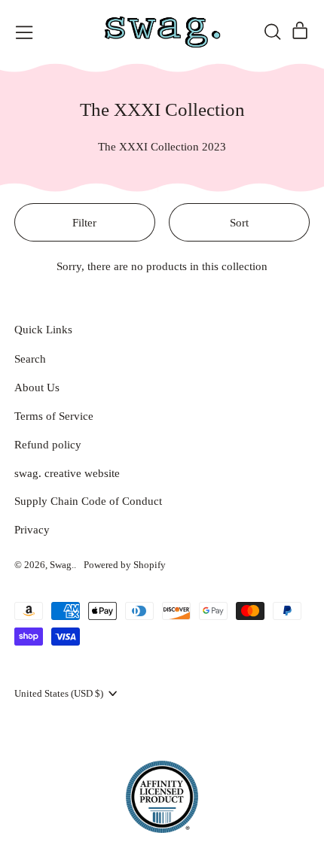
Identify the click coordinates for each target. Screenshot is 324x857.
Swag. (62, 564)
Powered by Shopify (125, 564)
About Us (37, 387)
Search (30, 359)
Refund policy (47, 445)
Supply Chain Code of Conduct (88, 501)
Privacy (32, 530)
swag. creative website (67, 473)
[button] (272, 31)
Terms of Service (53, 416)
